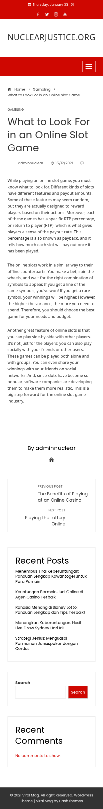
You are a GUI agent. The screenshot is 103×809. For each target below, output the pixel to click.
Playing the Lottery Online (45, 517)
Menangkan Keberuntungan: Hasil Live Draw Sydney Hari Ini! (48, 625)
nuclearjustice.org (52, 37)
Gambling (16, 109)
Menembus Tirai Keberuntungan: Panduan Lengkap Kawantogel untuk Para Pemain (51, 576)
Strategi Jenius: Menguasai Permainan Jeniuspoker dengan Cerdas (46, 643)
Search (22, 683)
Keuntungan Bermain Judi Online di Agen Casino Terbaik (49, 594)
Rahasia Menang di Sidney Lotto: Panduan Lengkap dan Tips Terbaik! (50, 610)
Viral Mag (44, 800)
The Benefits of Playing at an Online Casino (63, 493)
